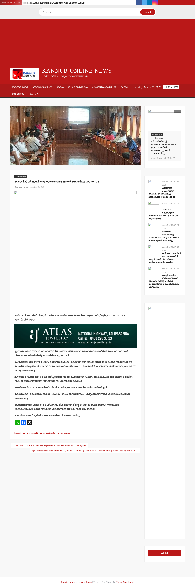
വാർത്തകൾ (21, 176)
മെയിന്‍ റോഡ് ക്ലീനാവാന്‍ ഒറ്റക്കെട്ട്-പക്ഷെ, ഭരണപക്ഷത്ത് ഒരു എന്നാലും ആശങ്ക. (51, 445)
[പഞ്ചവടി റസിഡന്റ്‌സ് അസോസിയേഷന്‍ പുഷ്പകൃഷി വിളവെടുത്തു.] (153, 206)
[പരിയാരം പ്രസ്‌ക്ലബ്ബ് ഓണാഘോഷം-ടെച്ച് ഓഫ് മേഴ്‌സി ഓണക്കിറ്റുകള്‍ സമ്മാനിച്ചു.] (164, 120)
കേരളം (60, 87)
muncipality (34, 432)
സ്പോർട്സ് (18, 94)
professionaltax (49, 432)
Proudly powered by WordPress (76, 581)
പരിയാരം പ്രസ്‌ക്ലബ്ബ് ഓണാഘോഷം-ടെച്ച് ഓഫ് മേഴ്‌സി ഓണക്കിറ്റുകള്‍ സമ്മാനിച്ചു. (164, 146)
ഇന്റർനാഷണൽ (20, 87)
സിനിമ (124, 87)
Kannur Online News (77, 71)
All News (34, 94)
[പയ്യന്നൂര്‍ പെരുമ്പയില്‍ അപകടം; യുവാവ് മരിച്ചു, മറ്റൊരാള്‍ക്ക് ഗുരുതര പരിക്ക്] (153, 184)
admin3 (154, 157)
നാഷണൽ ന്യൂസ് (42, 87)
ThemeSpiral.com (124, 581)
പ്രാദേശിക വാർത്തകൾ (104, 87)
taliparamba (65, 432)
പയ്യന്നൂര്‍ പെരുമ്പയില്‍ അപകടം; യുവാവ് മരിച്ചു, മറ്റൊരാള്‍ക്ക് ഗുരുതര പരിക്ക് (44, 3)
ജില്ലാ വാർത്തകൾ (78, 87)
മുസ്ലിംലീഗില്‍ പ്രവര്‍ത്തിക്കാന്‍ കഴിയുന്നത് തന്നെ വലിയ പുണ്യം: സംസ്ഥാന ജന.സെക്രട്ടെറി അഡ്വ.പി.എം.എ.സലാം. (83, 450)
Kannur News (21, 186)
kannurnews (19, 432)
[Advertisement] (97, 43)
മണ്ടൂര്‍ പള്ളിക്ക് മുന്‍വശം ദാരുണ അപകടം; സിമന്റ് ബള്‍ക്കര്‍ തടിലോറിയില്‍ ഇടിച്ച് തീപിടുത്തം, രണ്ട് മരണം (163, 281)
